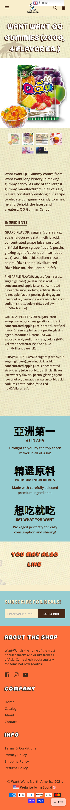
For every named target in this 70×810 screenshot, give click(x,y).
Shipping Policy (17, 761)
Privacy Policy (16, 755)
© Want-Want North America (30, 781)
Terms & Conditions (20, 748)
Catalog (11, 708)
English (43, 2)
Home (9, 702)
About (9, 715)
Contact (11, 721)
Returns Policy (16, 768)
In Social (46, 787)
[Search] (55, 7)
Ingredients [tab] (16, 222)
